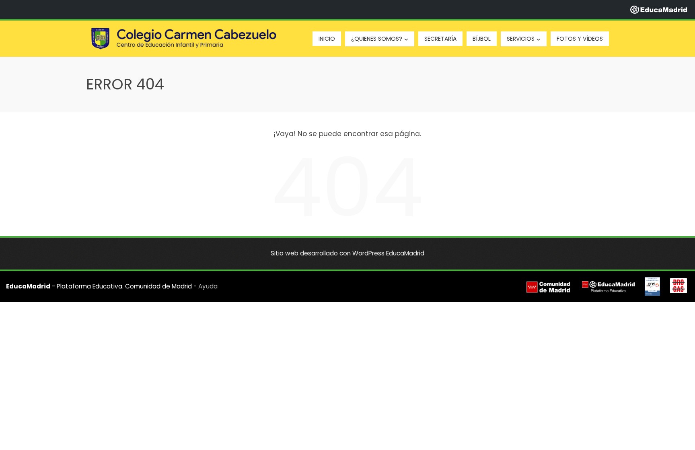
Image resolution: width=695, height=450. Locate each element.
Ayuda (208, 286)
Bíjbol (482, 39)
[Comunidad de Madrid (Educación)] (548, 287)
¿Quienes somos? (376, 39)
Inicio (327, 39)
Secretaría (440, 39)
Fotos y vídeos (580, 39)
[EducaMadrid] (658, 9)
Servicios (521, 39)
